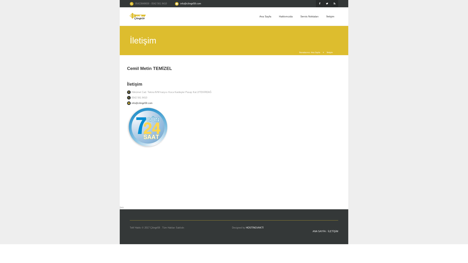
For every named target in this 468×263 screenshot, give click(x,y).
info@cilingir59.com (190, 3)
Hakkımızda (286, 16)
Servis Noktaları (309, 16)
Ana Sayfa (265, 16)
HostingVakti (255, 227)
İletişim (330, 16)
